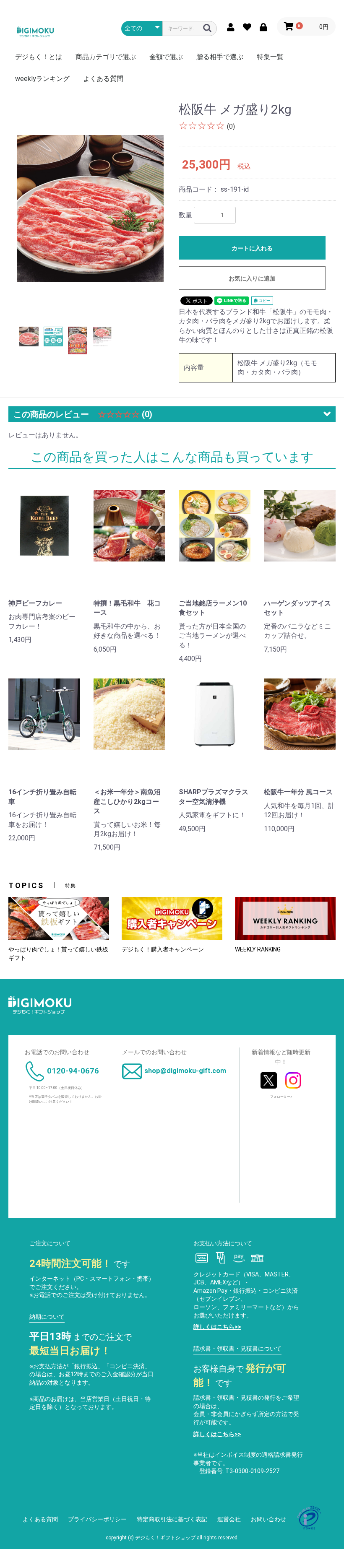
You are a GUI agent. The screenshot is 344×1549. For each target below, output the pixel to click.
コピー (264, 301)
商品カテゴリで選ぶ (106, 57)
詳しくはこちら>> (217, 1326)
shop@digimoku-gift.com (185, 1071)
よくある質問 (103, 79)
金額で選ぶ (166, 57)
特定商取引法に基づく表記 (172, 1519)
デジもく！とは (38, 57)
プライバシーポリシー (97, 1519)
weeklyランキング (42, 79)
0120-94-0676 (73, 1071)
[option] (90, 208)
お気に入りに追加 (252, 278)
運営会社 (229, 1519)
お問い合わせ (268, 1519)
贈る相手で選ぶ (219, 57)
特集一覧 (270, 57)
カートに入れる (252, 248)
